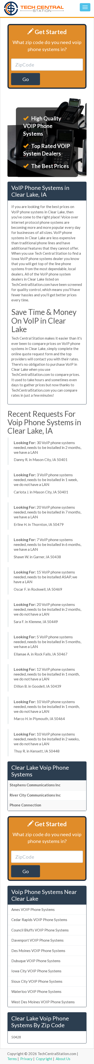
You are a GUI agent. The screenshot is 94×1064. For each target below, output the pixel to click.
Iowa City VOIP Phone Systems (36, 971)
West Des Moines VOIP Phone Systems (43, 1002)
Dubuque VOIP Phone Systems (35, 961)
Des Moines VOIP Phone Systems (38, 950)
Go (25, 79)
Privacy (26, 1059)
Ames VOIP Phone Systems (33, 909)
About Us (63, 1059)
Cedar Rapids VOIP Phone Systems (39, 919)
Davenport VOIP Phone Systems (37, 940)
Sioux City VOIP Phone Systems (36, 981)
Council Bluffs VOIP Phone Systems (40, 930)
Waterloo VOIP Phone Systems (36, 991)
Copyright (44, 1059)
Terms (12, 1059)
